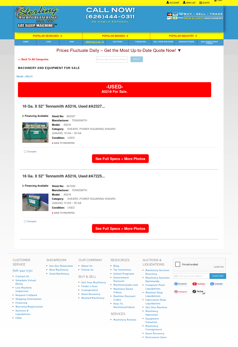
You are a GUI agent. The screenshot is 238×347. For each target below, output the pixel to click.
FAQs (19, 318)
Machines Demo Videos (123, 290)
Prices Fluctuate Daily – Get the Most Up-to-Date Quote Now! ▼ (119, 50)
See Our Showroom (61, 265)
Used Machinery (59, 273)
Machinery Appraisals (151, 313)
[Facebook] (182, 284)
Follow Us (87, 269)
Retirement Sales (156, 337)
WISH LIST (191, 3)
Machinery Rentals (124, 319)
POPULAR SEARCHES (47, 35)
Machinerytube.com (125, 284)
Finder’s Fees (89, 286)
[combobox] (112, 59)
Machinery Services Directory (157, 272)
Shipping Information (28, 299)
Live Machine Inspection (24, 289)
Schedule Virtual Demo (26, 282)
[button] (63, 143)
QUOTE (206, 3)
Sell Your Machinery (93, 282)
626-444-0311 (23, 270)
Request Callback (26, 295)
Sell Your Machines (164, 42)
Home (26, 42)
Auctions (117, 42)
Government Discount (121, 279)
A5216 (29, 76)
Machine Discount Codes (124, 298)
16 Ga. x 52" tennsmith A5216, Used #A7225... (63, 176)
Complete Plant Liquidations (155, 287)
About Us (87, 265)
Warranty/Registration (29, 306)
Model (20, 76)
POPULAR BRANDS (115, 35)
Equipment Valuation (152, 320)
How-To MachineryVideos (124, 305)
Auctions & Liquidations (23, 312)
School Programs (123, 273)
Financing (140, 42)
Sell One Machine (156, 307)
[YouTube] (200, 284)
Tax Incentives (122, 269)
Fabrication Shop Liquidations (155, 301)
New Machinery (58, 269)
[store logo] (36, 17)
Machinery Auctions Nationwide (157, 279)
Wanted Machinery (93, 298)
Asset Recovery (90, 294)
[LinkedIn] (218, 284)
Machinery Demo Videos (209, 42)
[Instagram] (182, 292)
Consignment (89, 290)
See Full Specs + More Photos (120, 158)
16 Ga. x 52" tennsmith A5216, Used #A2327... (63, 106)
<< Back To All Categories (33, 59)
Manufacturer (186, 42)
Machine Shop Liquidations (154, 294)
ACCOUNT (174, 3)
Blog (116, 265)
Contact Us (22, 276)
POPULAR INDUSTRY (183, 35)
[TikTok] (200, 292)
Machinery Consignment (153, 328)
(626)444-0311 (110, 17)
